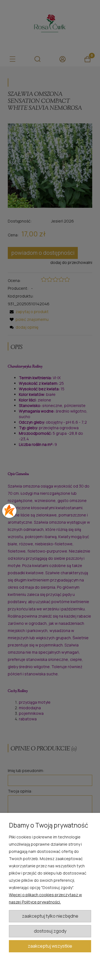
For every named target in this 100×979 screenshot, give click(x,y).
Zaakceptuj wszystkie (50, 946)
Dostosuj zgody (50, 931)
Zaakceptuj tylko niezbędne (50, 916)
